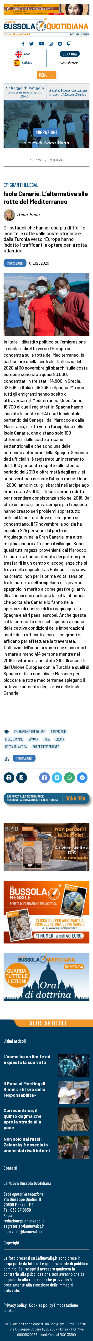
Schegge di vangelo (25, 88)
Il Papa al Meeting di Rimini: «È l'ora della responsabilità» (24, 1089)
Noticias (26, 62)
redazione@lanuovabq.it (24, 1220)
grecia (60, 739)
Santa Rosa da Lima (68, 90)
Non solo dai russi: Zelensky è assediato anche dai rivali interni (27, 1144)
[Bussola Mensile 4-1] (46, 847)
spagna (33, 739)
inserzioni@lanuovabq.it (24, 1231)
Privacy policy (15, 1305)
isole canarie (14, 739)
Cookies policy (41, 1305)
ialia (47, 739)
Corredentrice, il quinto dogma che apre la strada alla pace (22, 1118)
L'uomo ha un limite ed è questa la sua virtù (27, 1059)
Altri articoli (47, 1023)
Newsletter (68, 63)
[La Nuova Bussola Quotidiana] (46, 26)
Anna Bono (28, 214)
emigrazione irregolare (29, 731)
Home (38, 160)
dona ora (70, 54)
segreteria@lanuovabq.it (24, 1226)
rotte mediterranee (46, 746)
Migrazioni (46, 132)
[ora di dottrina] (46, 977)
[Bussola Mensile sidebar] (46, 912)
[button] (46, 75)
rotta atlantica (16, 746)
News (26, 53)
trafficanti (58, 731)
